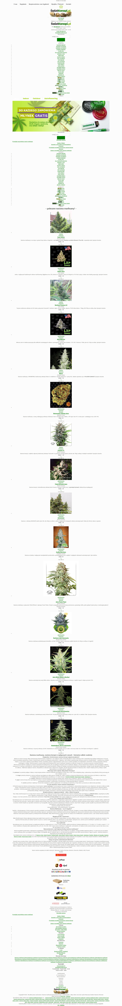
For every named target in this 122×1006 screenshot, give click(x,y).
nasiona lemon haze (104, 998)
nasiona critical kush (61, 999)
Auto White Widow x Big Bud (61, 677)
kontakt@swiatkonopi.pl (61, 967)
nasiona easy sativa (30, 999)
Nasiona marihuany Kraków (68, 959)
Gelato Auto (61, 271)
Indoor (26, 98)
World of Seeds (69, 835)
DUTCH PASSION (70, 777)
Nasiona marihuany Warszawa (96, 959)
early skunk (74, 1002)
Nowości (61, 943)
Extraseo (68, 996)
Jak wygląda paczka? (61, 927)
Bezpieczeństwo (61, 931)
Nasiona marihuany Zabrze (91, 957)
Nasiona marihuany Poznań (30, 960)
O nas (15, 4)
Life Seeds (61, 87)
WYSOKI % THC (61, 54)
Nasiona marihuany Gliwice (78, 957)
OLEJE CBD (61, 72)
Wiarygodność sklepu (61, 945)
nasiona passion (81, 1002)
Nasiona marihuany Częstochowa (41, 959)
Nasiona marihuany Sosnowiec (36, 957)
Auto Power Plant (61, 602)
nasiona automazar (70, 1001)
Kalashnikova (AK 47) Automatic (61, 745)
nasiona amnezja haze (50, 999)
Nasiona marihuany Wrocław (82, 959)
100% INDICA (61, 64)
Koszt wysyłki (61, 936)
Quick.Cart (62, 996)
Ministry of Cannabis (99, 835)
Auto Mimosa (61, 339)
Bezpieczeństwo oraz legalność (39, 4)
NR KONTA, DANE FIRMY (61, 930)
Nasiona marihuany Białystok (58, 960)
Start (16, 98)
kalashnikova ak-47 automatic (46, 1002)
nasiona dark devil (88, 999)
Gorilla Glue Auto (61, 552)
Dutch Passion (61, 79)
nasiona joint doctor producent (78, 998)
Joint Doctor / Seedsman (61, 85)
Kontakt (68, 4)
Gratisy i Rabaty (61, 937)
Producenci (66, 98)
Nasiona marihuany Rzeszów (84, 960)
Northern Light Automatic (61, 638)
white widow (30, 1002)
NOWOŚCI (61, 73)
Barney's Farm (61, 78)
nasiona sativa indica (24, 1001)
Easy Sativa (61, 237)
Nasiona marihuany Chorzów (65, 957)
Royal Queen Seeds (61, 88)
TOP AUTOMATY (61, 58)
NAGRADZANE (61, 63)
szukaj (53, 36)
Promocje (61, 942)
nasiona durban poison (91, 1002)
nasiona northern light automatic (46, 1001)
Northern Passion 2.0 (61, 305)
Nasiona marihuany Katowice (22, 957)
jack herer (36, 1002)
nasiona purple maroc (99, 999)
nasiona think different (60, 1001)
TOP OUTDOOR (61, 61)
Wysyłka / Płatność (57, 4)
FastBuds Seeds (61, 81)
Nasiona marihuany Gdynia (65, 962)
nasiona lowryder (34, 1001)
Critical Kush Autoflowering (61, 711)
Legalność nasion (61, 946)
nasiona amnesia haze (19, 999)
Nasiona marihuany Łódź (97, 960)
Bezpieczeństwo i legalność (61, 951)
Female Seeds (61, 82)
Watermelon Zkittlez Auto (61, 413)
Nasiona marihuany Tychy (56, 959)
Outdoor (37, 98)
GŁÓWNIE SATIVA (61, 69)
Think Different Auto (61, 484)
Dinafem (91, 835)
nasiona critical (90, 1001)
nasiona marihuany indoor (92, 998)
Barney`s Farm (39, 835)
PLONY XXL (61, 51)
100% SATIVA (61, 66)
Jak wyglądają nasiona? (61, 928)
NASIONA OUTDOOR (61, 46)
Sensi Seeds (61, 91)
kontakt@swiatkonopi (61, 33)
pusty (61, 18)
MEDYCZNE (61, 55)
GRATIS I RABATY (61, 76)
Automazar (61, 518)
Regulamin (23, 4)
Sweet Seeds (61, 94)
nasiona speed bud (79, 999)
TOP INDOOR (61, 60)
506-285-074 (61, 31)
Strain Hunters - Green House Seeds (61, 93)
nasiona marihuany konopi (35, 998)
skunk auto (56, 1002)
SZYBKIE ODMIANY (61, 49)
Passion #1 (61, 450)
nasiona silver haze (39, 999)
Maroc (61, 373)
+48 (61, 966)
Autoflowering (51, 98)
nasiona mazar (70, 999)
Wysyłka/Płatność (61, 953)
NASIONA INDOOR (61, 45)
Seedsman (61, 90)
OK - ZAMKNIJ (61, 1005)
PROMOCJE (61, 75)
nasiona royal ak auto (81, 1001)
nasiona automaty (65, 998)
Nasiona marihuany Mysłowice (51, 957)
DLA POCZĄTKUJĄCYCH (61, 52)
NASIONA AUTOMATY (61, 48)
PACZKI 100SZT (61, 57)
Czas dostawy (61, 934)
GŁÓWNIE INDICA (61, 67)
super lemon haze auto (65, 1002)
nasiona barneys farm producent (53, 998)
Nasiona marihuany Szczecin (44, 960)
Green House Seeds (61, 84)
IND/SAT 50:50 (61, 70)
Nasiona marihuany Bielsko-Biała (25, 959)
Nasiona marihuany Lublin (71, 960)
